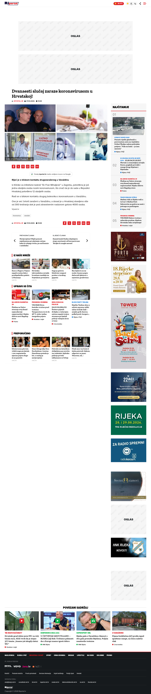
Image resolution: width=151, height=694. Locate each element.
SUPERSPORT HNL (83, 633)
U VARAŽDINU (118, 633)
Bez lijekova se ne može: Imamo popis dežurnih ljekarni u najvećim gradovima (80, 274)
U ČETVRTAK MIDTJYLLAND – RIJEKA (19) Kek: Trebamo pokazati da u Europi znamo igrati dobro (57, 639)
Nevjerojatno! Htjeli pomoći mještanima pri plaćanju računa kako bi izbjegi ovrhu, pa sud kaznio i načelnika (34, 242)
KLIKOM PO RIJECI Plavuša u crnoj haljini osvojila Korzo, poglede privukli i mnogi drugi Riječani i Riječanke (132, 165)
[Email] (32, 166)
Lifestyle (80, 655)
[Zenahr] (26, 666)
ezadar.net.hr (55, 682)
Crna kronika (58, 324)
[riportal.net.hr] (9, 687)
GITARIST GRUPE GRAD (121, 137)
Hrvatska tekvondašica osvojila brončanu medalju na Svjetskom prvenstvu (40, 274)
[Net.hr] (8, 666)
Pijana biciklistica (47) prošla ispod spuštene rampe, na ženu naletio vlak (128, 639)
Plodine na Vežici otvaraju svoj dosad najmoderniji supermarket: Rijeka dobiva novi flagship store (20, 313)
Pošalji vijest (70, 673)
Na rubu (90, 655)
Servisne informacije (45, 673)
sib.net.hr (34, 682)
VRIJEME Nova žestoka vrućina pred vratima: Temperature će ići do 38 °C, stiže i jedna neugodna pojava (41, 310)
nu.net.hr (82, 682)
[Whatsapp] (27, 166)
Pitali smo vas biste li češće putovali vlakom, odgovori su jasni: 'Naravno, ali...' (81, 352)
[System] (131, 3)
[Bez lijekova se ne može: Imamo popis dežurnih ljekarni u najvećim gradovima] (81, 264)
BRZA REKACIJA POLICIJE (57, 303)
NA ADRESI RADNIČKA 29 (20, 303)
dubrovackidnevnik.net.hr (69, 682)
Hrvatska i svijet (39, 319)
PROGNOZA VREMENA (40, 302)
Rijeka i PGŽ (78, 317)
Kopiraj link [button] (37, 166)
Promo (16, 321)
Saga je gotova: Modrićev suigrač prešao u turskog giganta (59, 274)
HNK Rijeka (46, 644)
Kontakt (79, 673)
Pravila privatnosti (30, 673)
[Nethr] (37, 666)
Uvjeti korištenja (58, 673)
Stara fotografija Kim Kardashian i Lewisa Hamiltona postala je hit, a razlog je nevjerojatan (40, 353)
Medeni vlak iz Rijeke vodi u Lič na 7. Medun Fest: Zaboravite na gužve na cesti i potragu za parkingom (132, 202)
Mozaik (71, 655)
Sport (48, 655)
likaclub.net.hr (92, 682)
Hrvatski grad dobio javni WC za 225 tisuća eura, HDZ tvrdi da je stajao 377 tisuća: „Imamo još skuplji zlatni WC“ (22, 640)
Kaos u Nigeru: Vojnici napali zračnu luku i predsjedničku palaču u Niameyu (21, 274)
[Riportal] (12, 3)
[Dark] (135, 3)
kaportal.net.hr (44, 682)
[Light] (128, 3)
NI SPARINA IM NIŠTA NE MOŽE (130, 158)
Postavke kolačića (17, 673)
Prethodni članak (15, 240)
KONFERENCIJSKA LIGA (50, 633)
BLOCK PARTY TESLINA (80, 302)
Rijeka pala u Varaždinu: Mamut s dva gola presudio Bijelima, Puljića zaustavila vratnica (92, 639)
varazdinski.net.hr (24, 682)
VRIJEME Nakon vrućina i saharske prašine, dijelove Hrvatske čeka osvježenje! (130, 220)
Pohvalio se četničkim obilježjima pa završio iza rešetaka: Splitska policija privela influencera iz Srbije (61, 353)
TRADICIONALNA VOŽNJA (128, 197)
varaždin (27, 216)
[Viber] (23, 166)
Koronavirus (17, 216)
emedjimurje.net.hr (10, 682)
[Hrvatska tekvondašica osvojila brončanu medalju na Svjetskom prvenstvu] (41, 264)
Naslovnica (9, 655)
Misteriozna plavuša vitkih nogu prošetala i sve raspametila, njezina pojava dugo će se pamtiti (20, 353)
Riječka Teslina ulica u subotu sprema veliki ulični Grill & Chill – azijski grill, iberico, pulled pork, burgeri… (81, 309)
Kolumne (100, 655)
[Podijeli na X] (18, 166)
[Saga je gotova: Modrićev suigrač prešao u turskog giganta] (61, 264)
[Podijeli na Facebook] (13, 166)
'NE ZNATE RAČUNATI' (13, 633)
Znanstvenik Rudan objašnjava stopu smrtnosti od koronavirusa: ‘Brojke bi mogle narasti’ (66, 241)
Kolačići (7, 673)
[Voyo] (17, 666)
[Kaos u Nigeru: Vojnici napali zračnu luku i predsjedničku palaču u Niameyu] (21, 264)
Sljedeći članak (87, 240)
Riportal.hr (18, 101)
